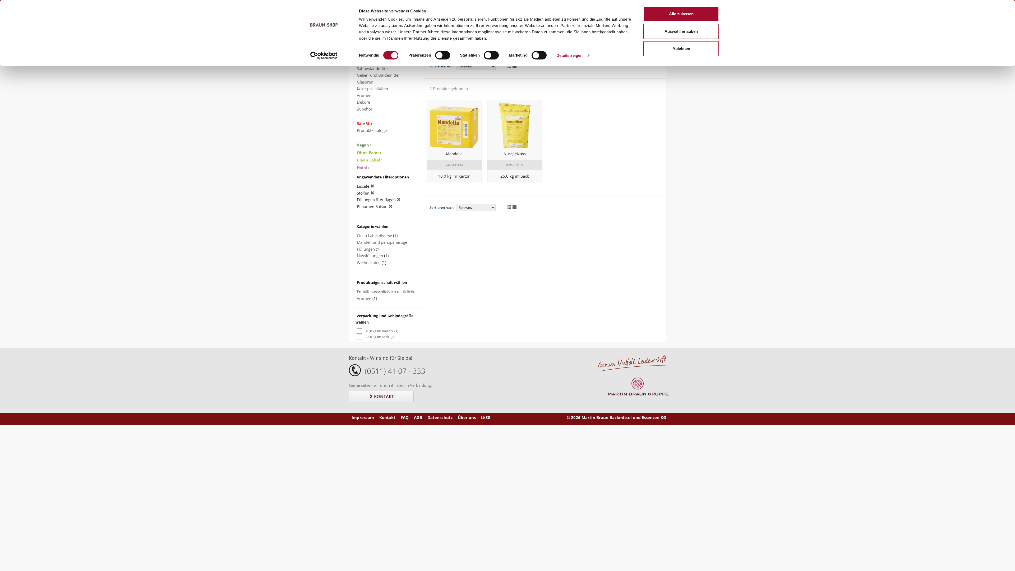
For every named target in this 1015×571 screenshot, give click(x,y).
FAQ (405, 417)
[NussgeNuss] (514, 124)
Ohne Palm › (369, 152)
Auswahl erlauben (681, 31)
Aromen (364, 95)
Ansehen (454, 164)
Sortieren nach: (442, 66)
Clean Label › (370, 160)
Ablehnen (681, 48)
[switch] (442, 55)
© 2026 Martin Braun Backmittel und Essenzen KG (616, 417)
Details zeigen (569, 55)
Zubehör (364, 109)
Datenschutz (440, 417)
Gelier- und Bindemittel (378, 75)
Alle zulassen (681, 14)
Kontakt (383, 396)
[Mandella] (454, 124)
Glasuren (365, 82)
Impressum (363, 417)
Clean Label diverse (374, 235)
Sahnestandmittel (373, 68)
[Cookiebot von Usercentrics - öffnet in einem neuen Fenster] (324, 55)
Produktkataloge (372, 130)
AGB (418, 417)
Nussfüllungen (370, 255)
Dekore (363, 102)
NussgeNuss (515, 153)
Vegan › (364, 145)
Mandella (454, 153)
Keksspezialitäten (372, 88)
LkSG (486, 417)
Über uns (467, 417)
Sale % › (364, 123)
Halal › (363, 167)
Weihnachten (369, 262)
